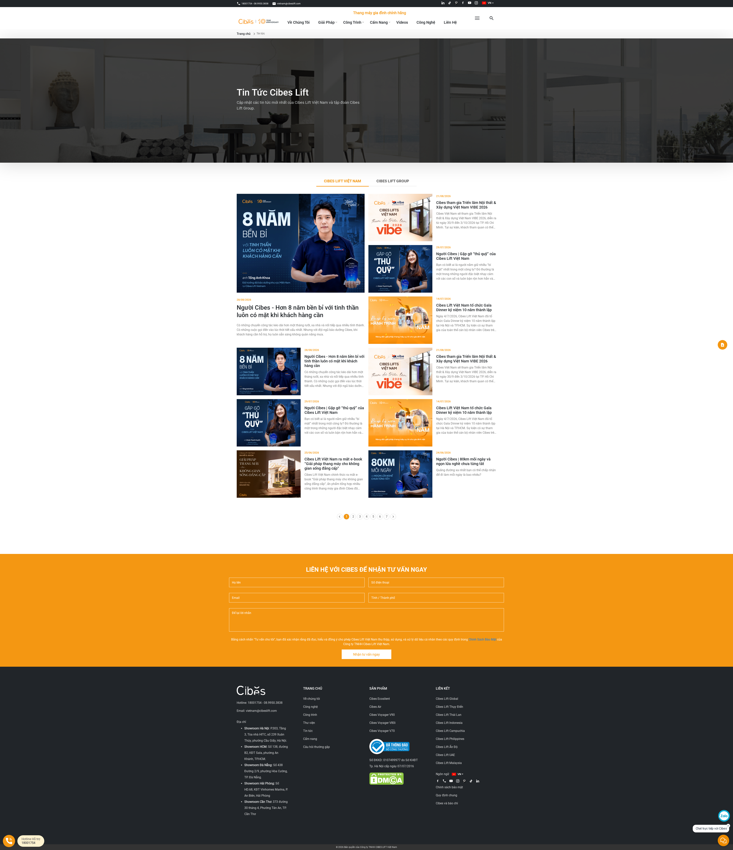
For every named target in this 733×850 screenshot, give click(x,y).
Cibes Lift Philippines (450, 739)
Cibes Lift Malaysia (449, 763)
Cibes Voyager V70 (382, 731)
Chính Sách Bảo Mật (482, 639)
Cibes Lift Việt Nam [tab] (342, 181)
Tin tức (308, 731)
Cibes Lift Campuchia (450, 731)
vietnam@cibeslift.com (289, 3)
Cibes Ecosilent (379, 699)
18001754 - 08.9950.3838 (254, 3)
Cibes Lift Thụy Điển (449, 707)
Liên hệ (450, 22)
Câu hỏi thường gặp (316, 747)
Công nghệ (426, 22)
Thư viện (309, 723)
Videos (402, 22)
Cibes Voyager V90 (382, 715)
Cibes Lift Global (447, 699)
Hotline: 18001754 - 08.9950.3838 (260, 703)
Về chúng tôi (298, 22)
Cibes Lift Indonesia (449, 723)
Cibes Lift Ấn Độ (447, 747)
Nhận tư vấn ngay (366, 654)
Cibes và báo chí (447, 803)
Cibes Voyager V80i (382, 723)
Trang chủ (243, 34)
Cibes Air (375, 707)
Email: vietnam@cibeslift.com (257, 711)
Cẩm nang (379, 22)
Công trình (352, 22)
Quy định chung (446, 795)
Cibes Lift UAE (445, 755)
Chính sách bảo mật (449, 787)
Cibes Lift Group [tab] (392, 181)
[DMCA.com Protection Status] (386, 778)
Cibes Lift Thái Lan (448, 715)
